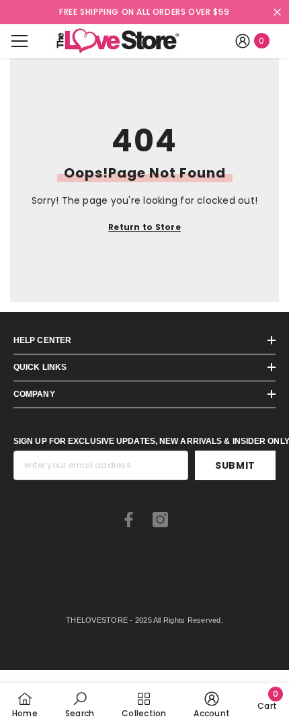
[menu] (19, 41)
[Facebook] (128, 519)
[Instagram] (160, 519)
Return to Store (144, 227)
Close (277, 12)
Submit (235, 465)
